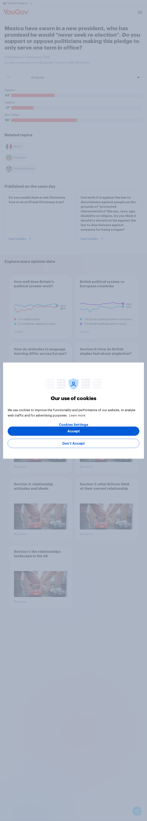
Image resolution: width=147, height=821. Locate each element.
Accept (73, 431)
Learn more (77, 415)
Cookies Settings (73, 424)
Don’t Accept (73, 443)
